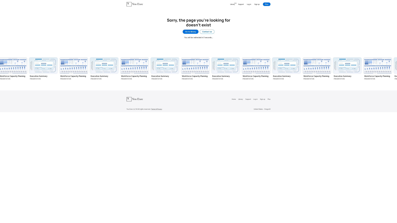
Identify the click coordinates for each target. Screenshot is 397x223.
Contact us (207, 32)
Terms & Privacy (156, 109)
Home (234, 99)
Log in (249, 4)
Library (240, 99)
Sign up (257, 4)
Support (241, 4)
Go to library (190, 32)
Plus (266, 4)
